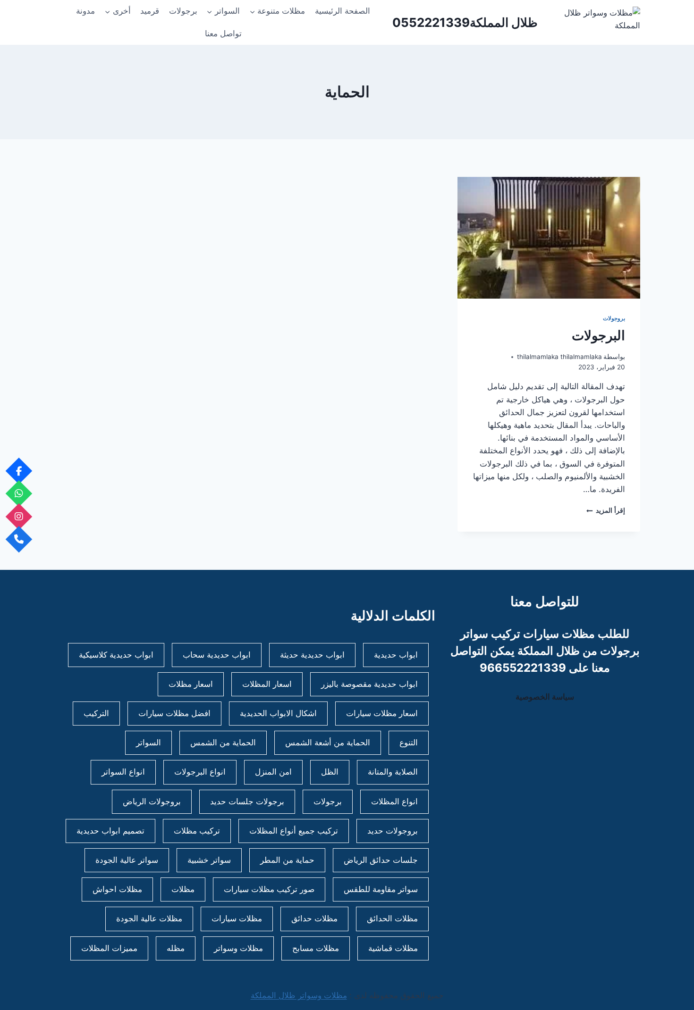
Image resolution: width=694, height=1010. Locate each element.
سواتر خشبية (209, 860)
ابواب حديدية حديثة (312, 654)
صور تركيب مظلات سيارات (269, 889)
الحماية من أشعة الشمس (327, 742)
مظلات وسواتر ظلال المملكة (299, 995)
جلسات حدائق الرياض (381, 860)
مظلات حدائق (314, 918)
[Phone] (19, 539)
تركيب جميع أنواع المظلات (293, 830)
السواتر (148, 742)
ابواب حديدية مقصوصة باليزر (369, 684)
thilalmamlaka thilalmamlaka (559, 356)
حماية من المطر (287, 860)
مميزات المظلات (109, 948)
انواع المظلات (394, 801)
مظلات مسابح (315, 948)
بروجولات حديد (392, 830)
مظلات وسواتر (238, 948)
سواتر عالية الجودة (126, 860)
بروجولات (614, 318)
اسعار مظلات (191, 684)
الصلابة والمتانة (393, 771)
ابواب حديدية (396, 654)
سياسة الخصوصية (545, 696)
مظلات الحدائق (392, 918)
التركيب (96, 713)
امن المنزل (273, 771)
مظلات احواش (117, 889)
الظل (330, 771)
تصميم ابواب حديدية (110, 830)
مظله (176, 948)
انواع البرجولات (200, 771)
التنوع (408, 742)
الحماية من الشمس (223, 742)
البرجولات (598, 335)
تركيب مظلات (197, 830)
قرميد (149, 11)
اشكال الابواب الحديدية (278, 713)
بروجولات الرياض (152, 801)
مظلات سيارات (237, 918)
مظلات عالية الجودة (149, 918)
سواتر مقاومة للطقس (381, 889)
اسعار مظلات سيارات (382, 713)
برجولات (183, 11)
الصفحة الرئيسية (342, 11)
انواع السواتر (123, 771)
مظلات (183, 889)
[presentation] (548, 238)
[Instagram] (19, 516)
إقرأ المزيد (605, 510)
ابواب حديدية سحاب (217, 654)
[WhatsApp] (19, 493)
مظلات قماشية (393, 948)
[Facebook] (19, 470)
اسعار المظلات (267, 684)
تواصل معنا (223, 33)
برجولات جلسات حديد (247, 801)
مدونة (85, 11)
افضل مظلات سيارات (174, 713)
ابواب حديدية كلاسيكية (116, 654)
